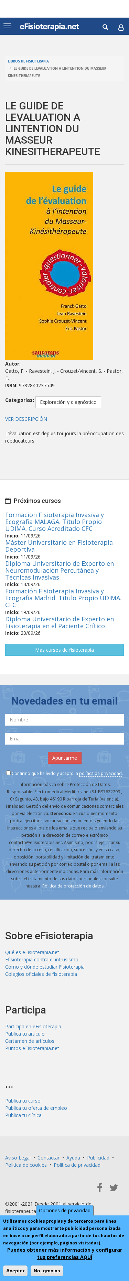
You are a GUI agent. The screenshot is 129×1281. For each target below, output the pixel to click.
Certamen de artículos (29, 1041)
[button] (121, 27)
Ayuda (73, 1157)
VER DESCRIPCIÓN (26, 419)
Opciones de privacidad (64, 1210)
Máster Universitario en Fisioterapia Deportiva (59, 545)
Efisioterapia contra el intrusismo (41, 959)
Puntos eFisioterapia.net (32, 1048)
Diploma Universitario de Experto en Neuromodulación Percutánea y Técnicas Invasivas (59, 570)
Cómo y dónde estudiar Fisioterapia (45, 966)
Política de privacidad (77, 1165)
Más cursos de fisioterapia (64, 650)
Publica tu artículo (25, 1033)
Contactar (48, 1157)
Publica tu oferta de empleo (36, 1108)
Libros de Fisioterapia (28, 61)
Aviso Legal (18, 1157)
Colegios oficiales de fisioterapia (41, 974)
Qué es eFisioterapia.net (32, 952)
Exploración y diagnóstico (68, 402)
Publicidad (98, 1157)
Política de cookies (26, 1165)
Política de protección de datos (73, 886)
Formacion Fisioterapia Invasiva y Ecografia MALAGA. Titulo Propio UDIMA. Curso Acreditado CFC (54, 522)
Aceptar (15, 1270)
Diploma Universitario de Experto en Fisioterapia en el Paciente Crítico (59, 622)
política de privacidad (100, 773)
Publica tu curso (23, 1100)
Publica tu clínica (23, 1115)
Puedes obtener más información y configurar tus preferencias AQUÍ (64, 1253)
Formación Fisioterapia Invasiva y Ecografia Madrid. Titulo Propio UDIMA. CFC (63, 598)
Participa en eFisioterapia (33, 1026)
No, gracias (47, 1270)
